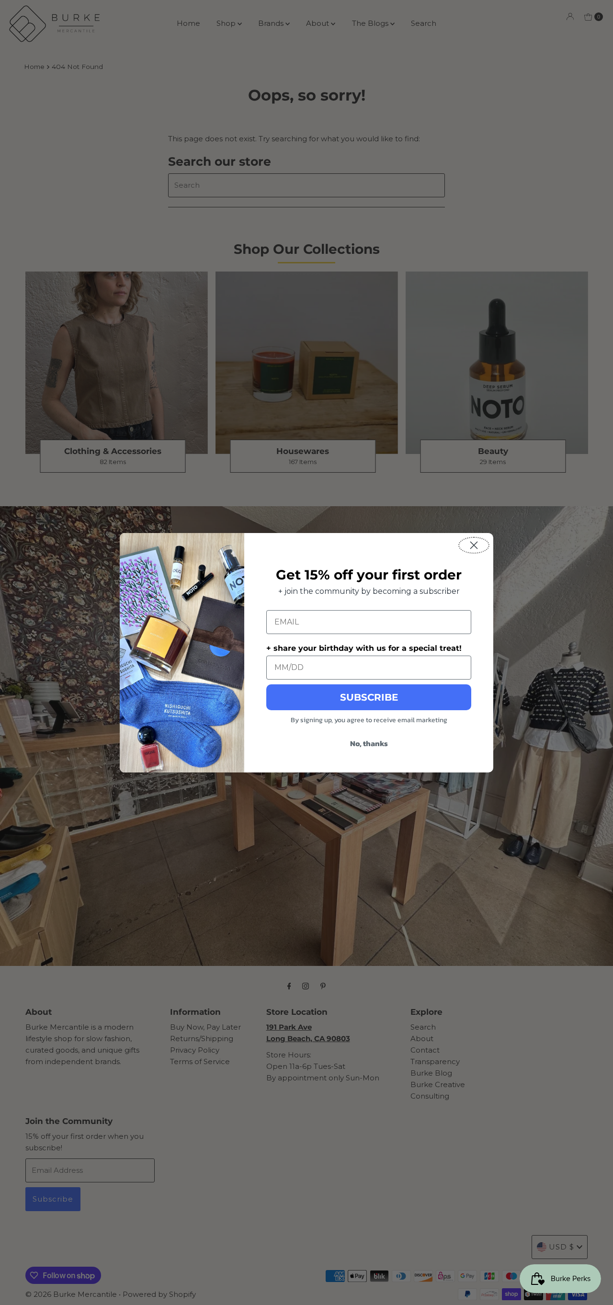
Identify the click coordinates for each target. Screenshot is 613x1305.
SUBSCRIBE (369, 697)
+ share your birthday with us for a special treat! (364, 648)
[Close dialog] (473, 545)
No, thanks (369, 743)
